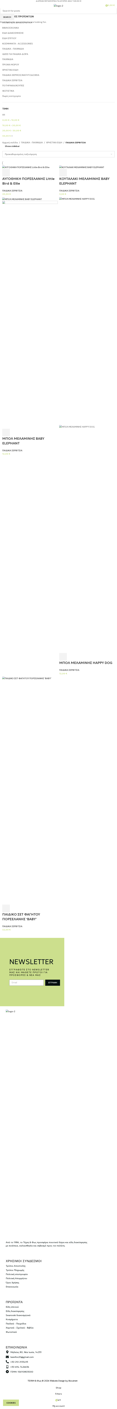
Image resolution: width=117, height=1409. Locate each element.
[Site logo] (58, 5)
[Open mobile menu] (3, 5)
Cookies (11, 1403)
